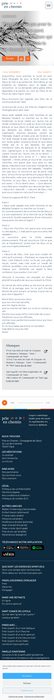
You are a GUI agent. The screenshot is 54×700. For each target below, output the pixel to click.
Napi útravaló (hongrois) (14, 525)
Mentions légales (11, 492)
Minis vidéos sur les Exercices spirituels (22, 573)
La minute (7, 461)
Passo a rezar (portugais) (15, 528)
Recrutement (9, 478)
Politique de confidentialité (34, 696)
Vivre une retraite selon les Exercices (21, 570)
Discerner (7, 587)
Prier (4, 583)
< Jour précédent (11, 72)
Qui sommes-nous (11, 475)
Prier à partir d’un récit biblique (18, 628)
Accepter (27, 676)
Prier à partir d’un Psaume (16, 631)
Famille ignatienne (13, 651)
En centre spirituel (11, 604)
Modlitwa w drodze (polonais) (17, 522)
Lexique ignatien (10, 617)
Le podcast (7, 455)
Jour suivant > (44, 72)
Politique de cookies (16, 696)
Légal (5, 486)
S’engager (7, 590)
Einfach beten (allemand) (15, 512)
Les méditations (12, 452)
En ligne (6, 600)
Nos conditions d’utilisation (16, 495)
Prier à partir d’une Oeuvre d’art (19, 638)
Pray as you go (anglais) (14, 531)
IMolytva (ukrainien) (12, 519)
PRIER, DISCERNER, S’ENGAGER (19, 580)
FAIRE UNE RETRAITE (13, 597)
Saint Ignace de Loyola (16, 611)
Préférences (27, 690)
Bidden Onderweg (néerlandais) (19, 509)
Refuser (27, 683)
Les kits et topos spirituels (15, 644)
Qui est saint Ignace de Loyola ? (18, 614)
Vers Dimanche (10, 458)
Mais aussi (8, 469)
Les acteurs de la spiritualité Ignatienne (22, 655)
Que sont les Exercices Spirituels (23, 566)
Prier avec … (9, 625)
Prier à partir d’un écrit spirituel (18, 634)
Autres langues (12, 506)
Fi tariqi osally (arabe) (13, 515)
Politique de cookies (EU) (15, 498)
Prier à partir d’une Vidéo (15, 641)
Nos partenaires (10, 472)
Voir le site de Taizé (23, 365)
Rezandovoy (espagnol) (14, 534)
